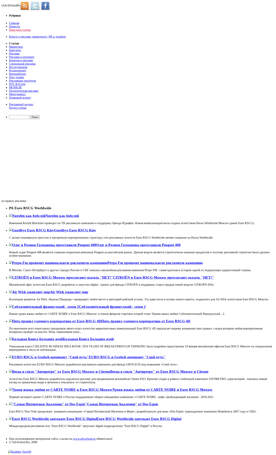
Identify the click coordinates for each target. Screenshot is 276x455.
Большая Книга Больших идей (88, 339)
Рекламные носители (22, 80)
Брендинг (15, 50)
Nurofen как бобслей (62, 216)
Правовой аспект (20, 97)
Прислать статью (20, 29)
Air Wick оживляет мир (69, 292)
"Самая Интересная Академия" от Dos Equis (121, 404)
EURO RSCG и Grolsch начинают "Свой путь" (127, 357)
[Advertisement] (23, 159)
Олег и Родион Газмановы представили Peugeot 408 (138, 245)
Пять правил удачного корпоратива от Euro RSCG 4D (145, 321)
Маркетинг (16, 46)
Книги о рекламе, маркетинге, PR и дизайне (37, 36)
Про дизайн (16, 77)
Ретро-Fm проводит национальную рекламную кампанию (155, 263)
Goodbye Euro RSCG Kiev (75, 230)
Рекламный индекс (21, 104)
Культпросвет (17, 70)
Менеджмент (17, 94)
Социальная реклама (22, 63)
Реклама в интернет (21, 57)
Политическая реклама (23, 90)
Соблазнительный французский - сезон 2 (112, 307)
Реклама (14, 53)
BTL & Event (17, 84)
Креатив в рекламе (21, 60)
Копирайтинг (17, 73)
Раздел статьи (17, 107)
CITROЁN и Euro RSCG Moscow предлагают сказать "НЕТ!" (163, 277)
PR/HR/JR (15, 87)
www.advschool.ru (84, 438)
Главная (14, 23)
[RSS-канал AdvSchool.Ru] (25, 5)
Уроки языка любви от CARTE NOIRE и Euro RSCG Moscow (162, 390)
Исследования (18, 67)
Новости (14, 26)
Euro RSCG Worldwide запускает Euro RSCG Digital (139, 419)
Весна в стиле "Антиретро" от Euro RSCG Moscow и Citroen (159, 372)
